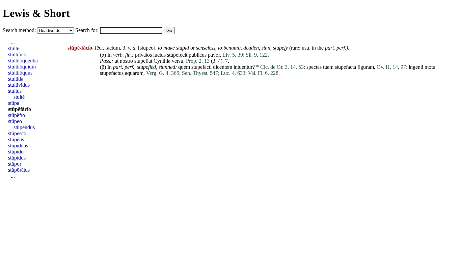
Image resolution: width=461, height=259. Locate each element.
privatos (143, 55)
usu (305, 48)
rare (295, 48)
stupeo (147, 48)
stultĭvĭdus (19, 85)
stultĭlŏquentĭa (23, 60)
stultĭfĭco (17, 54)
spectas (314, 67)
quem (184, 67)
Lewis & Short (36, 13)
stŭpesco (17, 133)
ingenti (416, 67)
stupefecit (177, 55)
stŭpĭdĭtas (18, 145)
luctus (159, 55)
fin (128, 55)
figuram (365, 67)
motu (430, 67)
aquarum (134, 73)
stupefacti (201, 67)
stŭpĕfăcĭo (19, 109)
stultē (13, 48)
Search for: (87, 30)
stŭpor (14, 164)
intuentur (243, 67)
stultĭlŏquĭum (22, 66)
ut (116, 61)
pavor (214, 55)
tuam (328, 67)
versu (177, 61)
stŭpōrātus (19, 170)
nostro (126, 61)
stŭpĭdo (16, 151)
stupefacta (345, 67)
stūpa (13, 103)
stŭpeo (15, 121)
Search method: (20, 30)
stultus (15, 91)
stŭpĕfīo (16, 115)
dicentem (222, 67)
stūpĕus (16, 139)
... (13, 42)
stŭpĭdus (17, 158)
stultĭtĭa (15, 79)
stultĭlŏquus (20, 73)
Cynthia (162, 61)
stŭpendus (24, 127)
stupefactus (112, 73)
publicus (198, 55)
